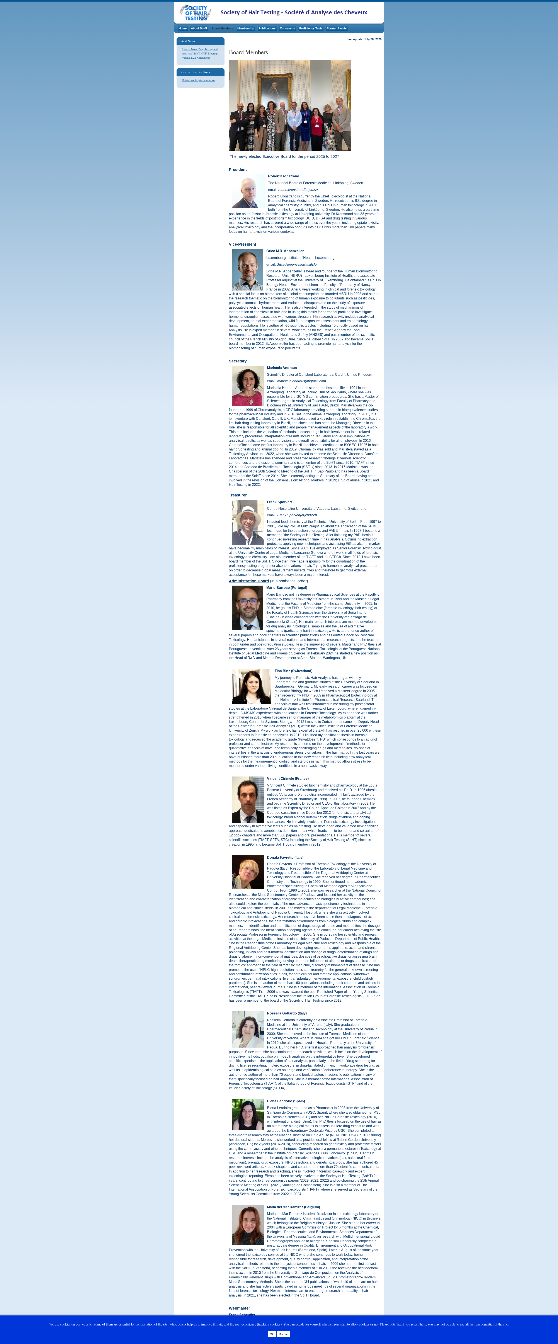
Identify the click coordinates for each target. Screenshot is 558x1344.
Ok (272, 1334)
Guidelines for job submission (198, 80)
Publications (267, 28)
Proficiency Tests (310, 28)
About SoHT (199, 28)
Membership (245, 28)
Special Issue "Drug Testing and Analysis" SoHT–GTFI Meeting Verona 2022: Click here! (200, 53)
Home (183, 28)
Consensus (287, 28)
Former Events (337, 28)
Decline (283, 1334)
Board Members (222, 28)
